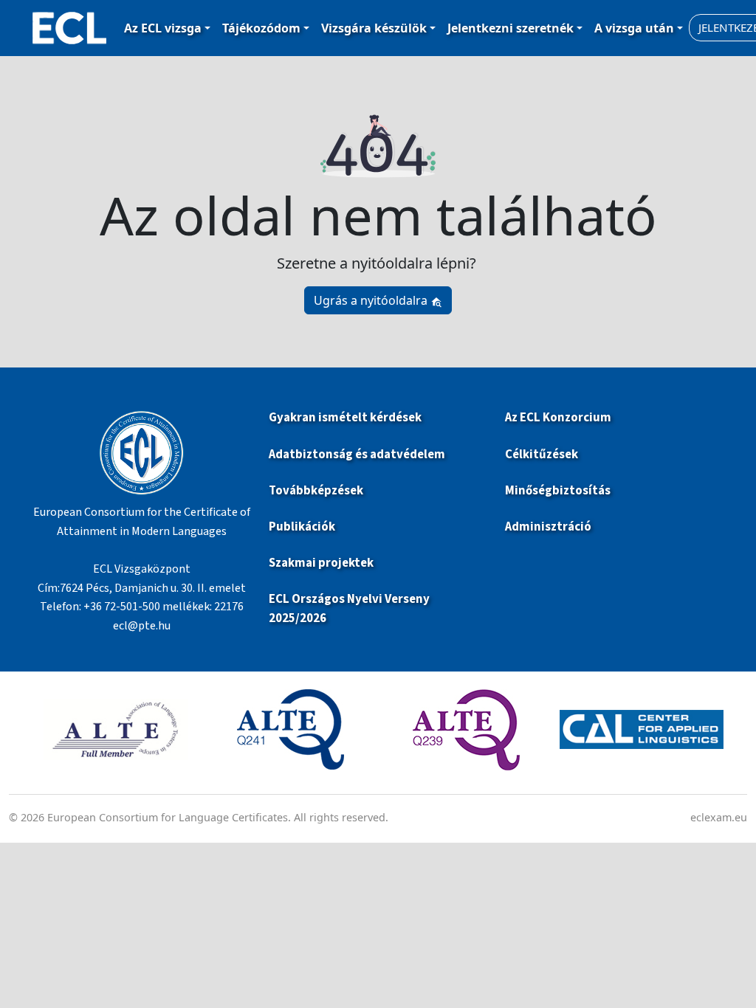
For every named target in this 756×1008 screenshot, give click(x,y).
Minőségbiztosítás (558, 491)
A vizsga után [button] (634, 28)
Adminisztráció (548, 527)
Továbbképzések (316, 491)
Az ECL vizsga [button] (163, 28)
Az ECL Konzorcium (558, 418)
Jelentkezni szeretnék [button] (510, 28)
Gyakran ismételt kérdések (346, 418)
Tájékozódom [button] (261, 28)
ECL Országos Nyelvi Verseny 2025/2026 (349, 608)
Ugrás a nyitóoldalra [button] (372, 300)
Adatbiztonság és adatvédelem (357, 454)
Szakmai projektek (321, 563)
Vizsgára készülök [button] (374, 28)
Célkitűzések (541, 454)
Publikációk (302, 527)
